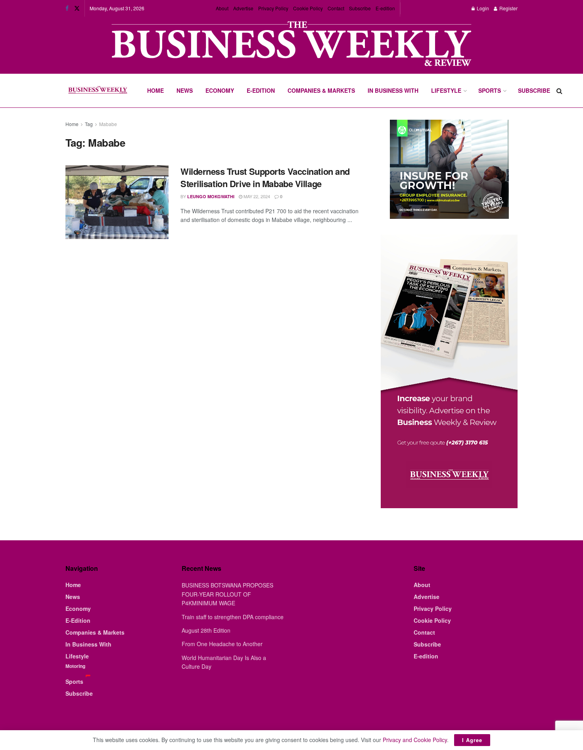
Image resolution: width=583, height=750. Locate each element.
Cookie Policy (308, 8)
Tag (89, 124)
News (184, 90)
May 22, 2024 (256, 196)
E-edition (385, 8)
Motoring (75, 666)
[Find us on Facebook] (67, 8)
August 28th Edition (206, 630)
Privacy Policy (273, 8)
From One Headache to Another (222, 644)
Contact (336, 8)
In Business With (393, 90)
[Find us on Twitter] (77, 8)
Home (155, 90)
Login (482, 8)
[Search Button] (559, 90)
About (222, 8)
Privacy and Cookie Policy (415, 740)
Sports (489, 90)
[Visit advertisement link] (291, 44)
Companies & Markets (321, 90)
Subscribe (360, 8)
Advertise (243, 8)
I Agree (472, 740)
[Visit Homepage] (97, 90)
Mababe (108, 124)
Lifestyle (446, 90)
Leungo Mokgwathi (210, 196)
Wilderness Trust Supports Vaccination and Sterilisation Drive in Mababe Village (265, 177)
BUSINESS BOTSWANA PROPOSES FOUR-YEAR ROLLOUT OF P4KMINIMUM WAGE (227, 594)
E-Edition (261, 90)
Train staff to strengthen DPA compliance (233, 617)
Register (508, 8)
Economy (219, 90)
